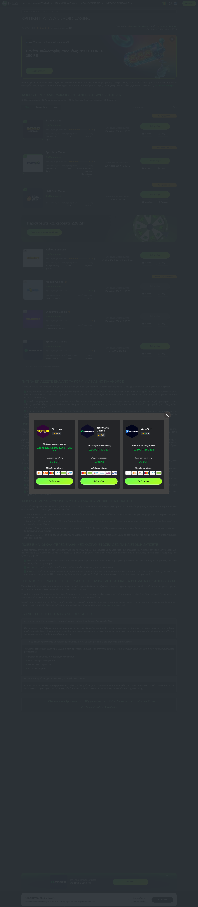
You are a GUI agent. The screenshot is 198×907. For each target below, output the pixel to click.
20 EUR (143, 461)
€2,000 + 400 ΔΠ (99, 449)
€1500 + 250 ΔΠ (143, 449)
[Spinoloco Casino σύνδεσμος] (87, 431)
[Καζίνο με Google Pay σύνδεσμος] (140, 473)
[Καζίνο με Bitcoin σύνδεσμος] (39, 473)
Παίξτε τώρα (54, 481)
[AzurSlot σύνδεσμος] (132, 431)
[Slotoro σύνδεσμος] (43, 431)
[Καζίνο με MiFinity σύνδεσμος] (57, 473)
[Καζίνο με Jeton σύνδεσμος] (45, 473)
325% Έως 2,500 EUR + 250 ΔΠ (54, 449)
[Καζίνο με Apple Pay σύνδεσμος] (128, 473)
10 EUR (54, 461)
